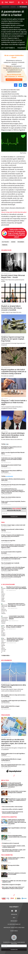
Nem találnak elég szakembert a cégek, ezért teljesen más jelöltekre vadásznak (13, 850)
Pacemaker (21, 242)
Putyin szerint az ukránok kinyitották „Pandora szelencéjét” (13, 502)
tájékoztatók (14, 927)
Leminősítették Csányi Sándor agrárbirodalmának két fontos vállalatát (16, 617)
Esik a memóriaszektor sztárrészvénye (12, 806)
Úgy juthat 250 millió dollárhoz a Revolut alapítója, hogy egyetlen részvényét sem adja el (15, 640)
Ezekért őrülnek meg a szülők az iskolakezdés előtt (16, 858)
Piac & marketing (7, 855)
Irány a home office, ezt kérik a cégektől (12, 809)
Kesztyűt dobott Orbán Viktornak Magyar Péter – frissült (13, 276)
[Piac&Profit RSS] (16, 911)
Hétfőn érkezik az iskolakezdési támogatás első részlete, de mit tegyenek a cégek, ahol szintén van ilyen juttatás (13, 742)
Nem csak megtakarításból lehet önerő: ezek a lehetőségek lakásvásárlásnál (13, 765)
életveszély (5, 242)
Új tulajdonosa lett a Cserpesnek (10, 843)
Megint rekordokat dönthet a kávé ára (11, 497)
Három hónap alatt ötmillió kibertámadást (14, 212)
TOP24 (5, 444)
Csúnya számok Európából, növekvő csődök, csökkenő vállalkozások (13, 846)
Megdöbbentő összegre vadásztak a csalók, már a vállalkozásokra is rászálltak (17, 800)
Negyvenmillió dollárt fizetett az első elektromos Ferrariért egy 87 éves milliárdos (16, 605)
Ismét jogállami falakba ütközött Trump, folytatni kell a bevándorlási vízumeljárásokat (14, 558)
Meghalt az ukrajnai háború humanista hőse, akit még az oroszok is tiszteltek (11, 308)
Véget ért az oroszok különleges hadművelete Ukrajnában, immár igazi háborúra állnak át (13, 435)
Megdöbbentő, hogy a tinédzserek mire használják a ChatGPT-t (11, 447)
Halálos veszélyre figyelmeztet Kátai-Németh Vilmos (12, 453)
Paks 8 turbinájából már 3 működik (10, 563)
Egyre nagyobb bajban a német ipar (17, 828)
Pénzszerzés (5, 715)
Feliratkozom (14, 516)
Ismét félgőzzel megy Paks (8, 540)
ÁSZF (14, 917)
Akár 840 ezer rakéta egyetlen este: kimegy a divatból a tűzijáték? (15, 626)
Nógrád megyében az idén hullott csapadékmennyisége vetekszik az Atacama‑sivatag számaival (13, 371)
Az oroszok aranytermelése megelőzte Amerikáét (11, 552)
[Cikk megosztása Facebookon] (15, 85)
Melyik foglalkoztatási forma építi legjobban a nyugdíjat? (13, 754)
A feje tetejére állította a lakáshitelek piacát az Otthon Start (13, 479)
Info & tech (5, 780)
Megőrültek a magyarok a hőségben (11, 884)
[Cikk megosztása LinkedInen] (25, 85)
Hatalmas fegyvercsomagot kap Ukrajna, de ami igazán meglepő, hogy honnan (12, 339)
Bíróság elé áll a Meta (13, 865)
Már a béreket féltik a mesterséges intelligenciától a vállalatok (17, 792)
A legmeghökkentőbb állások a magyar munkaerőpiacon (11, 759)
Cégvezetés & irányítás (9, 817)
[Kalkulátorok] (19, 2)
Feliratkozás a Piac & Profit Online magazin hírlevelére (14, 943)
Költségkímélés (6, 660)
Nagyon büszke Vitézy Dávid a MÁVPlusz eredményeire (11, 471)
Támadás (4, 245)
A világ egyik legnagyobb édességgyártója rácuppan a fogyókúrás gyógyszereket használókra (15, 785)
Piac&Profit (22, 48)
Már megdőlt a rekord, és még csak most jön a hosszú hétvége (13, 695)
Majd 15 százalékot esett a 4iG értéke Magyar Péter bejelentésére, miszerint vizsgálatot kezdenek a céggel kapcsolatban (13, 569)
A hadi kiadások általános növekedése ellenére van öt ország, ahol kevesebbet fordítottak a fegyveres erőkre (13, 546)
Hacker (13, 242)
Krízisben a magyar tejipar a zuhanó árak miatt (13, 525)
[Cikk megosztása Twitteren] (20, 85)
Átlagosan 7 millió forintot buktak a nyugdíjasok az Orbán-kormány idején (14, 402)
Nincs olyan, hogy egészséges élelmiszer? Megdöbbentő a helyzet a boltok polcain (13, 888)
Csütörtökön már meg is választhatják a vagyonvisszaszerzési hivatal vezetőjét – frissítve (11, 459)
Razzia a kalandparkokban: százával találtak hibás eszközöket (17, 836)
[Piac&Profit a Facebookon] (12, 911)
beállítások (21, 927)
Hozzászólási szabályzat (14, 924)
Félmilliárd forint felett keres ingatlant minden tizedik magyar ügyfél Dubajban (16, 587)
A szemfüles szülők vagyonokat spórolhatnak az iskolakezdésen (13, 701)
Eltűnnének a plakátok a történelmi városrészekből (17, 873)
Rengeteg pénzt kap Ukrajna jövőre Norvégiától (13, 484)
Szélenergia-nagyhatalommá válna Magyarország (13, 686)
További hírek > (5, 655)
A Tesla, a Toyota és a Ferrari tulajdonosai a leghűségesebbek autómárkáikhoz (12, 535)
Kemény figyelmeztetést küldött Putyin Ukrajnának (11, 465)
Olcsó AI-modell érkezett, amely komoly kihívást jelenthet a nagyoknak (12, 812)
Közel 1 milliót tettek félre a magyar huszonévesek (10, 707)
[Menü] (2, 2)
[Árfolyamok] (22, 2)
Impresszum (14, 914)
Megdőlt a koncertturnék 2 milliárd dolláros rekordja (12, 530)
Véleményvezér (6, 250)
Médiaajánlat (14, 921)
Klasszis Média (14, 930)
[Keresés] (26, 2)
